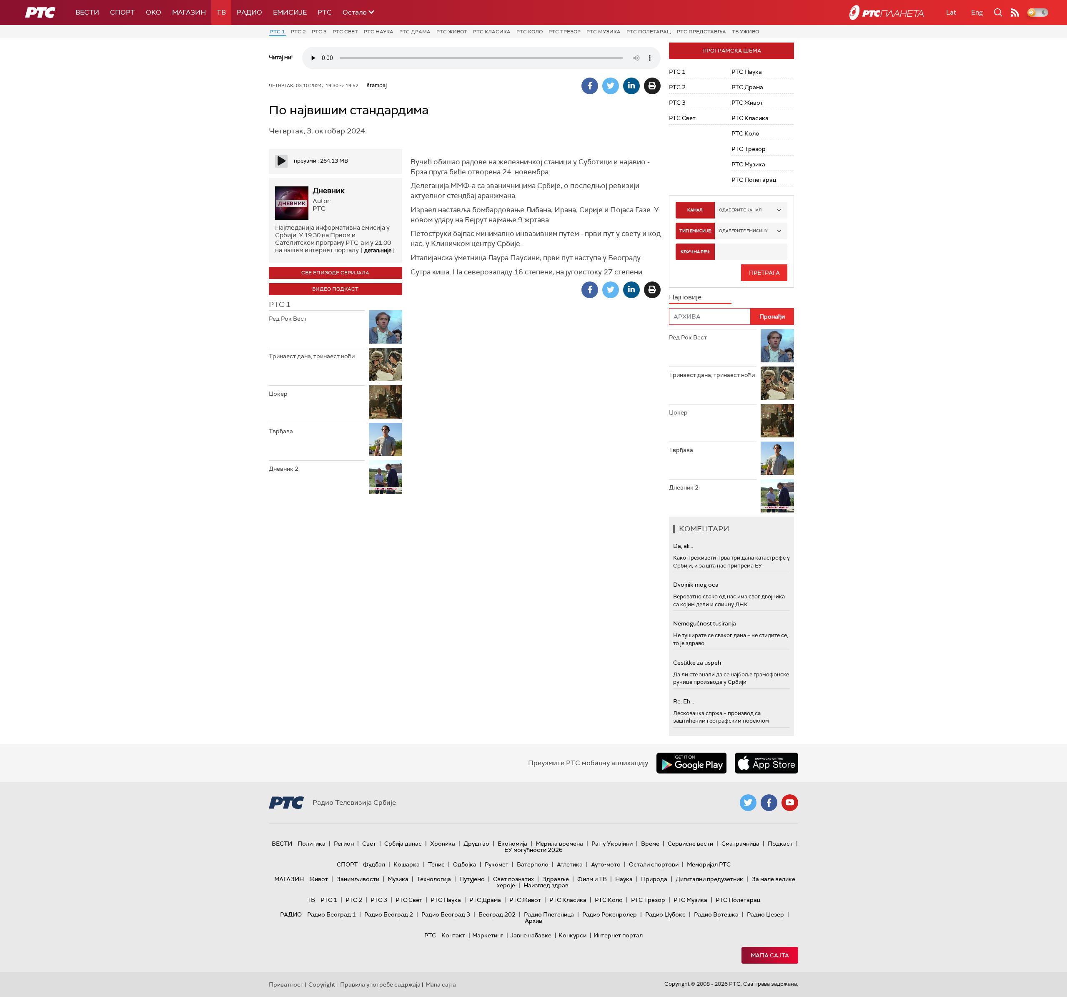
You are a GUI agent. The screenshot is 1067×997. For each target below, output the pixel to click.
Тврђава (281, 431)
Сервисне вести (690, 843)
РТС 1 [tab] (280, 304)
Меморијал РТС (709, 864)
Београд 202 (497, 914)
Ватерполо (533, 864)
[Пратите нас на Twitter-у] (748, 802)
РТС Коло (529, 31)
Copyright (321, 984)
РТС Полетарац (648, 31)
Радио (249, 12)
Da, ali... (683, 546)
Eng (977, 12)
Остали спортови (654, 864)
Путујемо (472, 879)
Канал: (695, 210)
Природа (654, 879)
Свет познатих (513, 879)
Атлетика (570, 864)
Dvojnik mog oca (696, 584)
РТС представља (701, 31)
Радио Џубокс (665, 914)
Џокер (278, 393)
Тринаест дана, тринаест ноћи (312, 356)
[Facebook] (589, 86)
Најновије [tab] (685, 297)
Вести (87, 12)
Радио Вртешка (716, 914)
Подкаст (780, 843)
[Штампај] (652, 86)
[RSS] (1015, 12)
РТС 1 (277, 31)
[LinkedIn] (631, 86)
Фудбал (374, 864)
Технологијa (434, 879)
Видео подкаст (335, 289)
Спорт (122, 12)
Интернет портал (618, 935)
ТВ (221, 12)
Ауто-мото (606, 864)
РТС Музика (603, 31)
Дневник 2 (283, 468)
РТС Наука (378, 31)
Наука (624, 879)
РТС (325, 12)
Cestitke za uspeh (697, 662)
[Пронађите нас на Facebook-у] (769, 802)
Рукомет (496, 864)
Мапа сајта (770, 955)
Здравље (555, 879)
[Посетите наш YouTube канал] (789, 802)
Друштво (476, 843)
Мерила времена (559, 843)
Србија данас (403, 843)
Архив (533, 920)
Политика (312, 843)
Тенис (436, 864)
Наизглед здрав (546, 885)
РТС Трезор (565, 31)
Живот (318, 879)
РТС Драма (415, 31)
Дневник (329, 191)
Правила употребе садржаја (380, 984)
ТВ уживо (745, 31)
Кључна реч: (695, 251)
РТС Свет (345, 31)
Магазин (189, 12)
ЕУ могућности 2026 (533, 850)
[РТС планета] (886, 12)
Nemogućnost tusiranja (704, 623)
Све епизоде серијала (335, 272)
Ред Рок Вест (288, 318)
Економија (512, 843)
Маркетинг (487, 935)
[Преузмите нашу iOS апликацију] (766, 763)
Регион (344, 843)
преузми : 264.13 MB (321, 160)
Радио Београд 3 (445, 914)
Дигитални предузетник (709, 879)
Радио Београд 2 (388, 914)
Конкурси (572, 935)
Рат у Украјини (612, 843)
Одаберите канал (740, 210)
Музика (398, 879)
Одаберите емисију (743, 231)
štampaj (377, 85)
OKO (153, 12)
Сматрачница (740, 843)
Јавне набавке (530, 935)
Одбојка (464, 864)
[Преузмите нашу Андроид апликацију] (691, 763)
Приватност (286, 984)
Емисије (290, 12)
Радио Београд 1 (331, 914)
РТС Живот (451, 31)
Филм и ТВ (592, 879)
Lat (951, 12)
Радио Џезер (765, 914)
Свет (369, 843)
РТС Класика (492, 31)
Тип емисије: (695, 231)
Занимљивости (357, 879)
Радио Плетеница (549, 914)
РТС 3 (319, 31)
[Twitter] (610, 86)
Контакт (453, 935)
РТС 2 (298, 31)
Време (650, 843)
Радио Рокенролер (609, 914)
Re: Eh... (683, 701)
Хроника (442, 843)
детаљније (377, 250)
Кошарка (406, 864)
